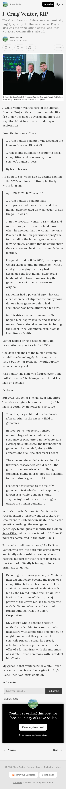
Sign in (59, 4)
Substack (17, 782)
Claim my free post (33, 727)
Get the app (48, 774)
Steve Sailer (16, 37)
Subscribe (48, 4)
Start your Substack (24, 774)
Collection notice (52, 766)
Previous (12, 750)
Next (55, 750)
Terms (39, 766)
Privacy (30, 766)
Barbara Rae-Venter (37, 511)
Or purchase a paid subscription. (33, 735)
